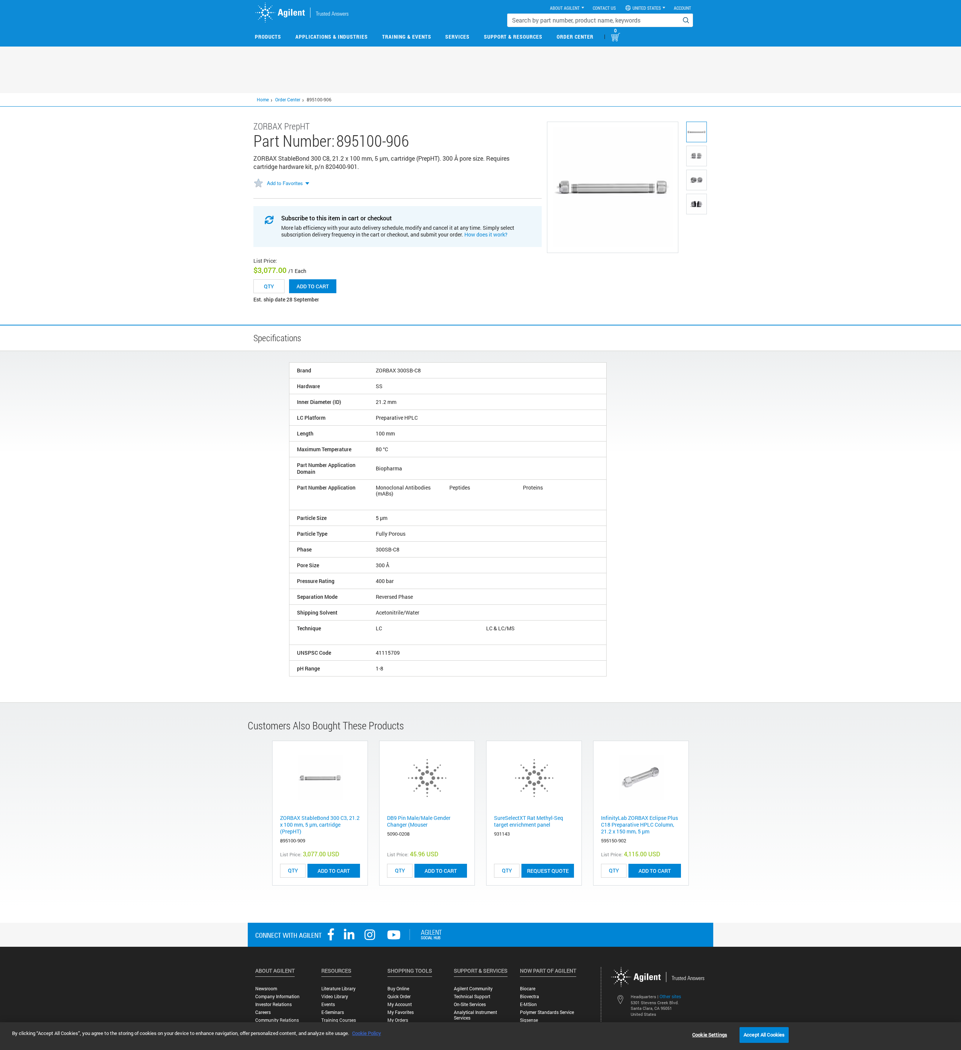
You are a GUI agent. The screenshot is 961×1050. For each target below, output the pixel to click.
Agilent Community (473, 988)
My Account (399, 1004)
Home (263, 99)
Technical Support (472, 996)
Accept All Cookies (764, 1034)
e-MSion (528, 1004)
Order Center (575, 36)
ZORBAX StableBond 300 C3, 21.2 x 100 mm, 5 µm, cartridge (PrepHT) (320, 824)
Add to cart (313, 286)
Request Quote (548, 870)
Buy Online (398, 988)
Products (268, 36)
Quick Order (399, 996)
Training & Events (406, 36)
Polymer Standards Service (547, 1012)
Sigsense (529, 1020)
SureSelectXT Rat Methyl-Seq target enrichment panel (528, 821)
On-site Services (470, 1004)
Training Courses (338, 1020)
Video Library (334, 996)
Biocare (527, 988)
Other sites (670, 996)
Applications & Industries (331, 36)
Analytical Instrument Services (475, 1015)
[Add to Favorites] (258, 183)
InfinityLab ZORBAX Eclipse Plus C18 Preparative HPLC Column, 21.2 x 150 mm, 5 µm (639, 824)
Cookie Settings (709, 1034)
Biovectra (529, 996)
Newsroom (266, 988)
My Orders (397, 1020)
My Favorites (400, 1012)
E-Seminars (332, 1012)
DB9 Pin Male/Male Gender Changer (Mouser (418, 821)
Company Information (277, 996)
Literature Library (338, 988)
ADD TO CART (334, 870)
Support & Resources (513, 36)
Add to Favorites (285, 183)
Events (328, 1004)
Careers (263, 1012)
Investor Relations (273, 1004)
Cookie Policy (366, 1033)
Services (457, 36)
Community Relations (277, 1020)
